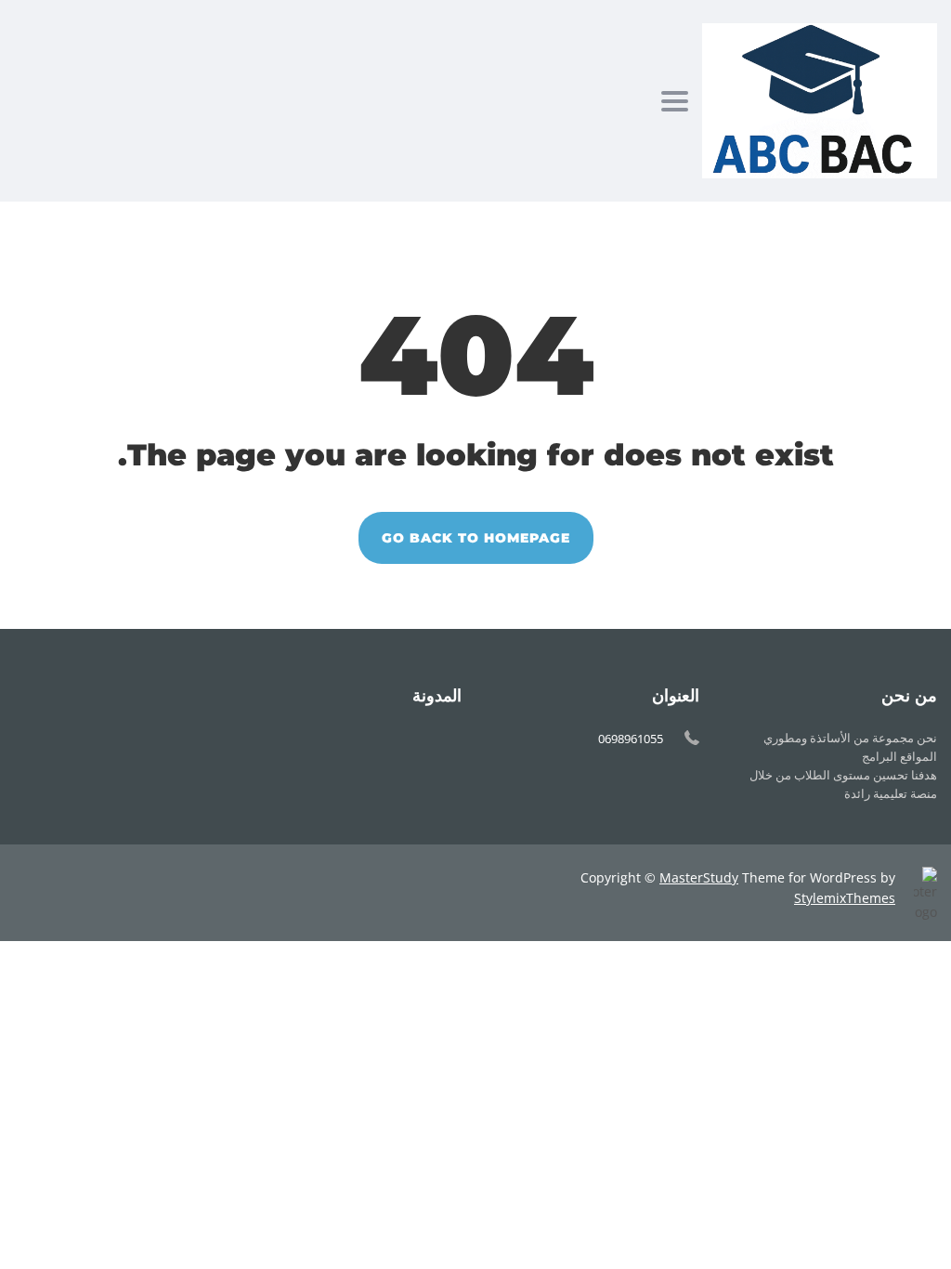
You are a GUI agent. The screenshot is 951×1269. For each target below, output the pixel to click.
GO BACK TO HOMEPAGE (476, 538)
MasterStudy (698, 877)
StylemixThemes (844, 898)
